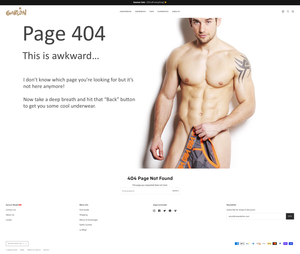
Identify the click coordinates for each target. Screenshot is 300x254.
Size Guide (84, 209)
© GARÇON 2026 (11, 250)
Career (9, 219)
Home (22, 250)
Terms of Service (34, 250)
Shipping (83, 214)
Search (175, 191)
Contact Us (11, 209)
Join (290, 216)
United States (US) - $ (16, 244)
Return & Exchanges (88, 219)
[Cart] (292, 11)
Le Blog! (83, 229)
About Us (10, 214)
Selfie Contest (85, 224)
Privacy (46, 250)
